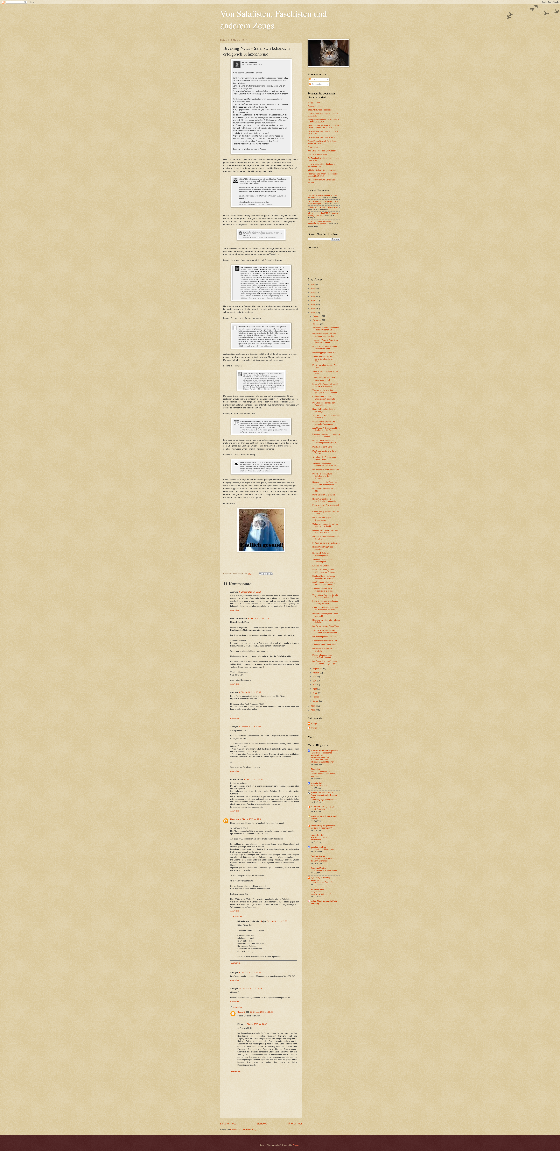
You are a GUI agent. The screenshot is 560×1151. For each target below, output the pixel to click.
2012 (313, 706)
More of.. (314, 818)
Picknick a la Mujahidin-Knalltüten (322, 650)
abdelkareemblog (318, 847)
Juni (315, 681)
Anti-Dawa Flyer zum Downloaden (322, 151)
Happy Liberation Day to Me (322, 882)
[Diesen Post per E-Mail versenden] (260, 573)
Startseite (261, 1123)
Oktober (316, 324)
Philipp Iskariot (314, 102)
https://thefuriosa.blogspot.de (320, 110)
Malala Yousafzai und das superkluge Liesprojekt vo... (325, 441)
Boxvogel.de (313, 147)
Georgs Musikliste (315, 106)
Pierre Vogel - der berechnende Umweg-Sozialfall (325, 602)
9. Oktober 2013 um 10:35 (250, 692)
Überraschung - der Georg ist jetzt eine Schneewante (324, 483)
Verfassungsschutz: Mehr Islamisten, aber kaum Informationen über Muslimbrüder (324, 759)
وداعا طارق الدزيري (318, 809)
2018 (313, 292)
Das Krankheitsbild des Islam (322, 849)
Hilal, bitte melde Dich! (317, 154)
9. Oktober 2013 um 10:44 (250, 727)
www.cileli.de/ (317, 835)
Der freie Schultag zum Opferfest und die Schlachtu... (322, 476)
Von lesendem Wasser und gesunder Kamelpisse (323, 423)
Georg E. (241, 1012)
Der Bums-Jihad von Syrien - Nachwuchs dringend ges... (324, 662)
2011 (313, 710)
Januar (316, 701)
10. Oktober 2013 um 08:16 (250, 988)
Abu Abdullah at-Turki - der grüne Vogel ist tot (323, 379)
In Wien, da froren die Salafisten (326, 543)
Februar (316, 697)
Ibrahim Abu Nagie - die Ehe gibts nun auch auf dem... (324, 335)
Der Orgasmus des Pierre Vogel (325, 626)
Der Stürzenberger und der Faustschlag (323, 404)
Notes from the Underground (324, 816)
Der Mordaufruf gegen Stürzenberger (321, 519)
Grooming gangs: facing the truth (324, 800)
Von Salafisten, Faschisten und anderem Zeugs (273, 19)
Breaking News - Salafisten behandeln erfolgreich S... (324, 577)
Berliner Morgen (318, 856)
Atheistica (315, 769)
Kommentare (316, 84)
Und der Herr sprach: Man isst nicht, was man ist (325, 531)
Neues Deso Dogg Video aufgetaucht (322, 548)
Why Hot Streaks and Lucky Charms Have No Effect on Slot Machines (323, 773)
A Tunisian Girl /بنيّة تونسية (322, 807)
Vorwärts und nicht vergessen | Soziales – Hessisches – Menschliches (324, 752)
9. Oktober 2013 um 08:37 (259, 618)
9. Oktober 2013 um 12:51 (251, 819)
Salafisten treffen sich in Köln (324, 641)
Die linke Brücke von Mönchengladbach (321, 554)
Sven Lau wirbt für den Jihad (324, 645)
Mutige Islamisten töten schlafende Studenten (322, 656)
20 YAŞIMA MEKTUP (319, 786)
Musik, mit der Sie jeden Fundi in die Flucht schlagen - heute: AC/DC (323, 126)
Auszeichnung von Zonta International (320, 838)
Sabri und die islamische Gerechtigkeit (322, 560)
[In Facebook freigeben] (268, 573)
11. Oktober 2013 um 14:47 (255, 1024)
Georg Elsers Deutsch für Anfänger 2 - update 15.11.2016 (323, 121)
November (317, 320)
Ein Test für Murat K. (321, 566)
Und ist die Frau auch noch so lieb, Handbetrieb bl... (325, 525)
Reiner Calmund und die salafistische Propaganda (324, 500)
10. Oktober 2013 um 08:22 (261, 1012)
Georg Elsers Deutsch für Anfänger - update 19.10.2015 (323, 142)
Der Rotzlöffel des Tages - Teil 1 (321, 137)
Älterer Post (295, 1123)
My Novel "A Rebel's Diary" (321, 828)
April (315, 689)
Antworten (234, 610)
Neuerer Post (228, 1123)
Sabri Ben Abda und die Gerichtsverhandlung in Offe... (323, 359)
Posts (314, 79)
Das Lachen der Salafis (322, 447)
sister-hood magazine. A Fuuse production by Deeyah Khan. (324, 795)
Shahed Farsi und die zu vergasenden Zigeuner (322, 590)
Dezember (317, 316)
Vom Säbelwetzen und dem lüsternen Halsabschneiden (324, 631)
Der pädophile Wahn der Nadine (325, 470)
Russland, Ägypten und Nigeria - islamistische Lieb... (326, 435)
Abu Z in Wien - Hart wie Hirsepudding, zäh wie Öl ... (325, 583)
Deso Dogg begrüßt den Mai (324, 353)
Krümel (314, 728)
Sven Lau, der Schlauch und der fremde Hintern (326, 458)
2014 (313, 309)
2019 (313, 288)
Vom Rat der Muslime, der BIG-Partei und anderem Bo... (325, 596)
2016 (313, 301)
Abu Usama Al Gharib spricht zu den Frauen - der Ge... (326, 429)
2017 (313, 296)
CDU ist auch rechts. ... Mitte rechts (323, 207)
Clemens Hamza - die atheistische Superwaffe (323, 397)
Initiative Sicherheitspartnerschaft (322, 170)
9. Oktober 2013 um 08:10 (250, 592)
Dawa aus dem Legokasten (323, 495)
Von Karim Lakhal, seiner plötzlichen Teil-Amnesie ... (324, 571)
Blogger (296, 1145)
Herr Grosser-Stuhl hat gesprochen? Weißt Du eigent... (323, 202)
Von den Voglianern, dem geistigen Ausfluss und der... (325, 391)
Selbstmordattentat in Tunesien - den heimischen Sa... (325, 328)
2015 (313, 304)
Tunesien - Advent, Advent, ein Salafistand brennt (325, 341)
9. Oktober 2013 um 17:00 (250, 972)
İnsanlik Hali (316, 783)
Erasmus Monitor (318, 868)
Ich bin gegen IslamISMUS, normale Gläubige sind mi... (323, 214)
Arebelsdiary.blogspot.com (323, 826)
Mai (315, 685)
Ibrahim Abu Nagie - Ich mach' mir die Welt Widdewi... (325, 385)
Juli (314, 677)
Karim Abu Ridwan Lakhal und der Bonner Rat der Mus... (325, 608)
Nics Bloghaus (317, 889)
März (315, 693)
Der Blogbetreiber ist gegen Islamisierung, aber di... (319, 222)
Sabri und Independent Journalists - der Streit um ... (325, 464)
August (316, 673)
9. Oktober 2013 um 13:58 (274, 921)
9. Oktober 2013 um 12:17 (255, 779)
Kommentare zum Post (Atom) (243, 1129)
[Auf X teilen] (265, 573)
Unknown (234, 819)
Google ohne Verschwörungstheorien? (321, 893)
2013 (313, 313)
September (318, 669)
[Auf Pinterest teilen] (271, 573)
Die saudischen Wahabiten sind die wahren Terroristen (323, 860)
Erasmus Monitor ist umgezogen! (324, 870)
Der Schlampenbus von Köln (324, 637)
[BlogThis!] (262, 573)
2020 (313, 284)
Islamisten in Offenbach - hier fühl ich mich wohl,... (324, 347)
